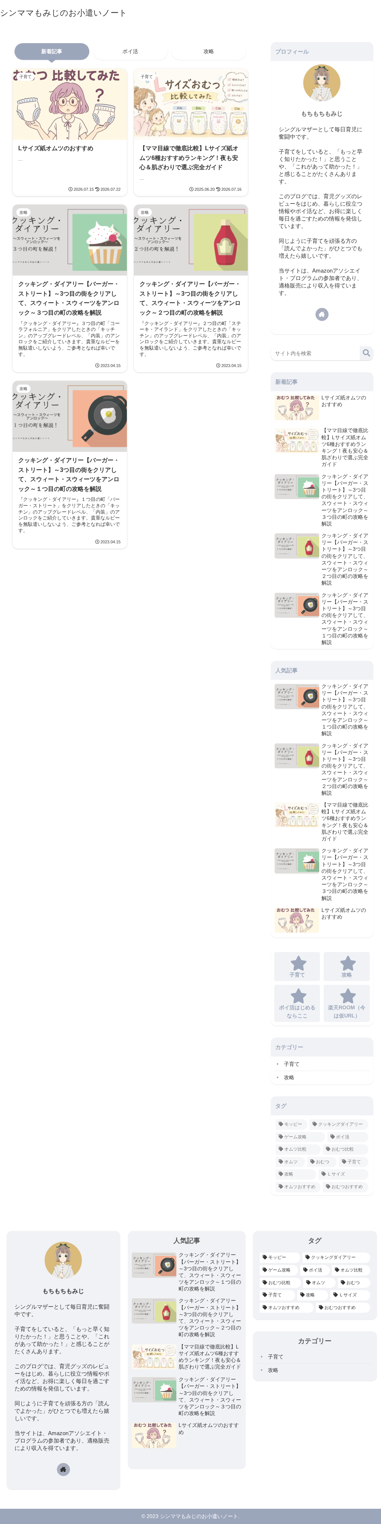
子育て (292, 1064)
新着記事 (51, 51)
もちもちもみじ (322, 113)
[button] (366, 353)
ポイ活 (130, 51)
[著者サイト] (322, 314)
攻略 (209, 51)
